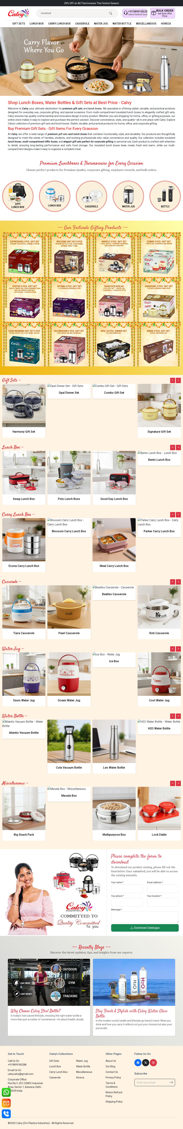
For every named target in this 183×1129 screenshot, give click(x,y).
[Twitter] (145, 1062)
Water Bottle (122, 23)
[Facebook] (138, 1062)
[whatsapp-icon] (6, 1092)
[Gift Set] (24, 254)
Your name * (117, 882)
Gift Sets (18, 23)
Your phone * (117, 896)
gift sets (63, 134)
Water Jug (101, 23)
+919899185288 (17, 1064)
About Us (111, 1060)
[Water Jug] (91, 196)
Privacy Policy (113, 1077)
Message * (116, 909)
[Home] (18, 13)
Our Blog (110, 1066)
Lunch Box (37, 23)
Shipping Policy (114, 1101)
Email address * (155, 882)
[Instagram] (153, 1062)
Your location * (154, 896)
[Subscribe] (171, 1082)
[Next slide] (178, 380)
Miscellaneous (146, 23)
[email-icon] (6, 1103)
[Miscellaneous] (165, 196)
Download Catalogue (146, 927)
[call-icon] (6, 1113)
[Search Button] (110, 13)
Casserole (82, 23)
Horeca (166, 23)
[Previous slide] (172, 380)
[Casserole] (54, 196)
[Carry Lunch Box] (18, 196)
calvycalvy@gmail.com (20, 1074)
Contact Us (112, 1072)
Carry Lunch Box (59, 23)
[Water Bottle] (128, 196)
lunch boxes (95, 108)
